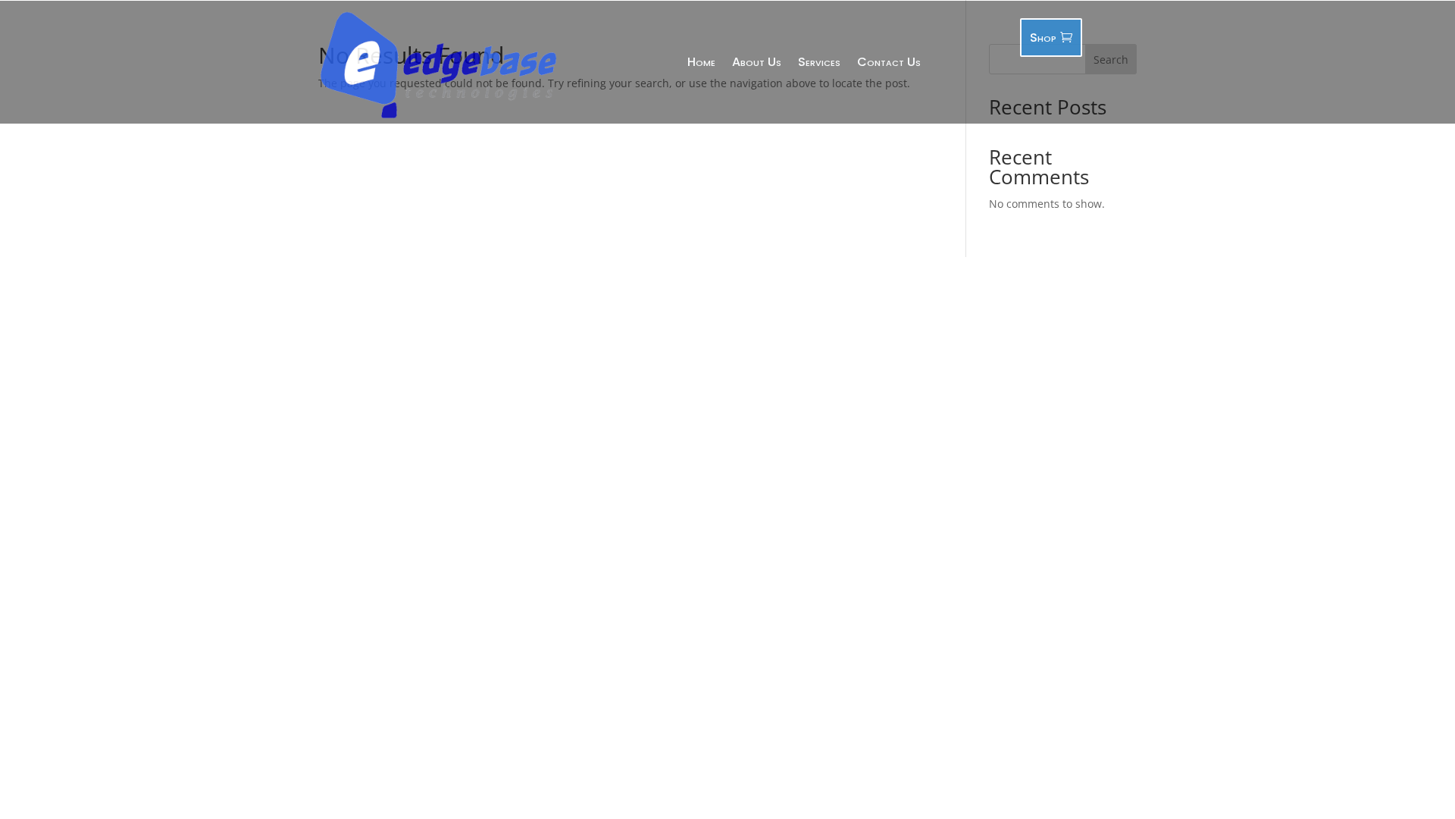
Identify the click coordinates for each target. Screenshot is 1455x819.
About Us (756, 62)
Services (819, 62)
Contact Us (889, 62)
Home (701, 62)
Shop (1043, 37)
